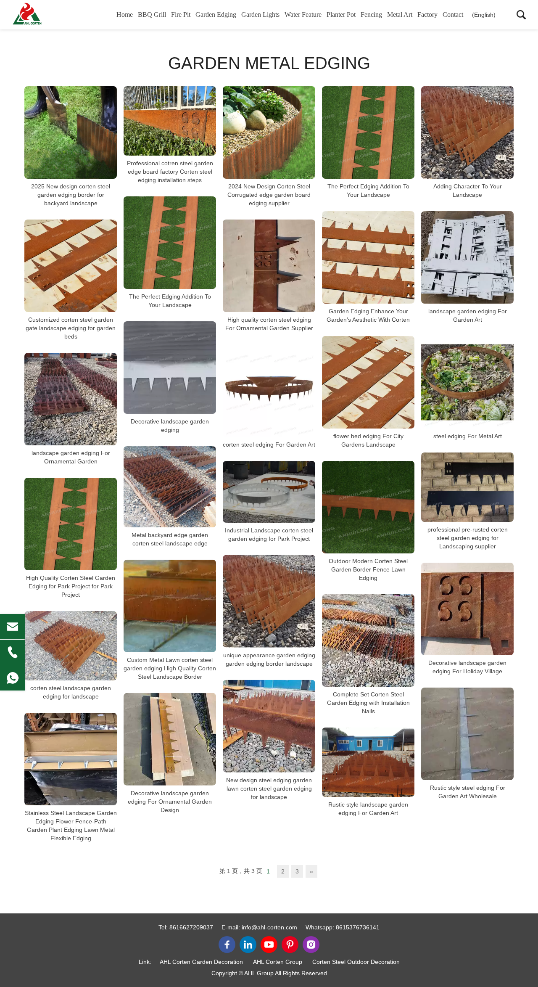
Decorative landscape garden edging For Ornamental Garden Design (170, 801)
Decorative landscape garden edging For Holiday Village (467, 667)
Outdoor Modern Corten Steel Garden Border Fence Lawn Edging (368, 569)
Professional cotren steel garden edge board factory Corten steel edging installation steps (170, 171)
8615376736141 (358, 927)
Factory (427, 14)
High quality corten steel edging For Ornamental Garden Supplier (269, 323)
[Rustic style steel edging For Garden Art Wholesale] (467, 734)
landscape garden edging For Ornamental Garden (71, 457)
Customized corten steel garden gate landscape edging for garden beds (71, 328)
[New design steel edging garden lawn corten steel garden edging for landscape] (269, 726)
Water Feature (303, 14)
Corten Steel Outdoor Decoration (356, 961)
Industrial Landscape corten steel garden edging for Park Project (269, 534)
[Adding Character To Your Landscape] (467, 132)
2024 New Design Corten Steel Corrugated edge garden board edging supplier (269, 194)
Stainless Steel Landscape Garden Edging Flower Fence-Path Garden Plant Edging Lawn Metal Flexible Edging (71, 825)
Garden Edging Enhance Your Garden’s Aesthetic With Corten (368, 315)
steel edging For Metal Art (467, 436)
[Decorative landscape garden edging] (170, 367)
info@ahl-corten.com (269, 927)
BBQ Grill (152, 14)
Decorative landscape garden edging (170, 425)
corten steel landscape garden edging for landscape (70, 692)
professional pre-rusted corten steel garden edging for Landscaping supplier (467, 538)
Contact (453, 14)
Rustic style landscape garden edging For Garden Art (368, 808)
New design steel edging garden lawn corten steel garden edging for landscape (269, 788)
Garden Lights (260, 14)
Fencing (371, 14)
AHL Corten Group (277, 961)
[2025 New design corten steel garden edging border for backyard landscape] (70, 132)
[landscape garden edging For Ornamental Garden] (70, 399)
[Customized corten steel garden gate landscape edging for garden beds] (70, 266)
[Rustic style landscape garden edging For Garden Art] (368, 762)
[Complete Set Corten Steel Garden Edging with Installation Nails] (368, 640)
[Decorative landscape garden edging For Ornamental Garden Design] (170, 739)
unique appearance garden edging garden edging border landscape (269, 659)
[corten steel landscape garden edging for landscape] (70, 645)
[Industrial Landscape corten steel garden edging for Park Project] (269, 492)
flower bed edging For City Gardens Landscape (368, 440)
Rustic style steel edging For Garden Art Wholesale (467, 791)
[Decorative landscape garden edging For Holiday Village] (467, 609)
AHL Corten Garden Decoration (201, 961)
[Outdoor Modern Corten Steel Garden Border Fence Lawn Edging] (368, 507)
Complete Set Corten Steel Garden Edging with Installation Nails (368, 702)
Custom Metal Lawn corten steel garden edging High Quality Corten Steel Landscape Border (170, 668)
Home (124, 14)
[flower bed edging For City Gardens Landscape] (368, 382)
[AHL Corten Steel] (53, 14)
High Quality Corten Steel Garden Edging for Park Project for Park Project (70, 586)
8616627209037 (191, 927)
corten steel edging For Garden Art (269, 444)
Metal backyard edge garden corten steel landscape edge (170, 539)
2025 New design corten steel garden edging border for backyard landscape (70, 194)
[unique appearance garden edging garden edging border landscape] (269, 601)
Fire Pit (180, 14)
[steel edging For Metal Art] (467, 382)
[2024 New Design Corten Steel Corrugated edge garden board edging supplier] (269, 132)
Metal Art (399, 14)
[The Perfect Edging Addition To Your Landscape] (368, 132)
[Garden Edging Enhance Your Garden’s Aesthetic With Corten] (368, 257)
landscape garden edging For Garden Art (467, 315)
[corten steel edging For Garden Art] (269, 390)
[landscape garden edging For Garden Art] (467, 257)
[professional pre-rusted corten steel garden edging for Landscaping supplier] (467, 487)
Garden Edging (215, 14)
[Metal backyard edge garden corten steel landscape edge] (170, 486)
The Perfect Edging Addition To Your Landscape (368, 190)
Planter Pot (341, 14)
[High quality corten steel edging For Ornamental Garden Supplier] (269, 266)
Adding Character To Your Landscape (467, 190)
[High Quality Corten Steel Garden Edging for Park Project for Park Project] (70, 524)
